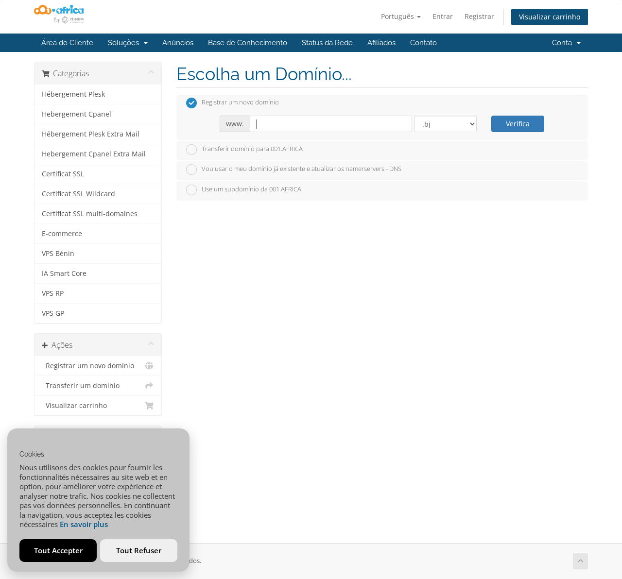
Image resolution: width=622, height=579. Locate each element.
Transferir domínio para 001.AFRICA (252, 148)
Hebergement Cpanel (76, 114)
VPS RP (53, 293)
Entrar (442, 16)
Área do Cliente (67, 42)
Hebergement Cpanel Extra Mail (94, 154)
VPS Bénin (58, 253)
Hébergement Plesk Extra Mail (90, 134)
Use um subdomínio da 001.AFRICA (251, 189)
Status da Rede (327, 42)
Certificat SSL (63, 174)
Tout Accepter (58, 550)
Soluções (125, 42)
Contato (423, 42)
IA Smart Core (64, 273)
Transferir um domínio (81, 385)
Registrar (479, 16)
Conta (564, 42)
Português (398, 16)
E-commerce (62, 233)
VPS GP (53, 313)
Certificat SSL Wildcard (78, 193)
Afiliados (381, 42)
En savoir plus (84, 524)
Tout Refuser (138, 550)
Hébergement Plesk (73, 94)
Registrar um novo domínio (88, 365)
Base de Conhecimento (247, 42)
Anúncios (177, 42)
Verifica (518, 123)
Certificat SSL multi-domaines (90, 213)
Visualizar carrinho (549, 16)
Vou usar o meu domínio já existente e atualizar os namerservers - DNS (301, 169)
